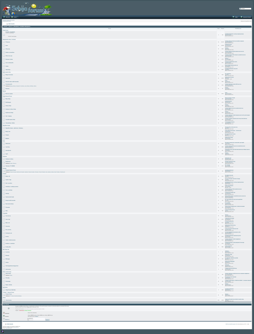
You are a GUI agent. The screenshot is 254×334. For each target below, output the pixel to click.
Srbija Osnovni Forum (7, 96)
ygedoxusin (228, 265)
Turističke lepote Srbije (10, 119)
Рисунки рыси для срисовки (230, 276)
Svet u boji (8, 219)
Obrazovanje (8, 273)
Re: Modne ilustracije (229, 175)
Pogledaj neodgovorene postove (9, 20)
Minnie (35, 86)
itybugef (227, 153)
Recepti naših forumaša (10, 200)
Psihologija (8, 281)
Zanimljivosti (8, 150)
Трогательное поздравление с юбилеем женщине (235, 206)
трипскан (227, 251)
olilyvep (227, 78)
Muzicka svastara (9, 93)
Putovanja (8, 207)
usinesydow (228, 269)
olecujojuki (228, 186)
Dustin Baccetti (16, 327)
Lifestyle (4, 173)
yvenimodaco (228, 215)
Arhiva (4, 297)
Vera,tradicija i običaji (10, 122)
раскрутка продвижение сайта (231, 61)
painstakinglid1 (229, 52)
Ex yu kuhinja (227, 202)
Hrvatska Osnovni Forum (11, 170)
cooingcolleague (229, 274)
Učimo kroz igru (9, 55)
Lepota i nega (8, 179)
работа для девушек (229, 185)
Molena (14, 86)
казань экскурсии (228, 245)
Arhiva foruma (8, 300)
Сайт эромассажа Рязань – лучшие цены (233, 130)
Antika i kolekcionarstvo (10, 240)
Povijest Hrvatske (13, 172)
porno (226, 80)
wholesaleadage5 (229, 196)
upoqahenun (228, 122)
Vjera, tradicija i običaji (49, 172)
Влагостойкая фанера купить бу (231, 65)
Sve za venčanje (9, 190)
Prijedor (7, 134)
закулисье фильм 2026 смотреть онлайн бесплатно (235, 54)
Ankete (7, 66)
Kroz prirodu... (9, 229)
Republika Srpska (6, 125)
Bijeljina (7, 138)
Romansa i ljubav (9, 59)
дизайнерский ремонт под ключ (231, 68)
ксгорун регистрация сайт (230, 192)
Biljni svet (8, 222)
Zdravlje (7, 193)
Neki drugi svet (6, 249)
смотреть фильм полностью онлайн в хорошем (234, 41)
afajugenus (228, 289)
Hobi (7, 210)
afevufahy (228, 143)
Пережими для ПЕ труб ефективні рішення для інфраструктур (237, 149)
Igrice (7, 45)
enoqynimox (228, 193)
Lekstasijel (228, 165)
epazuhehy (228, 102)
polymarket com (228, 158)
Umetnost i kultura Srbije (11, 109)
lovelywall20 (228, 119)
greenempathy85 (229, 146)
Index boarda (11, 23)
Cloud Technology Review (230, 209)
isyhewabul (228, 236)
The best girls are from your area (231, 127)
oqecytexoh (228, 171)
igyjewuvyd (228, 131)
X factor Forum (9, 294)
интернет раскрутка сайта (230, 161)
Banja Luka (8, 131)
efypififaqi (228, 150)
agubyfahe (228, 183)
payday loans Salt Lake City (230, 225)
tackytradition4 (228, 233)
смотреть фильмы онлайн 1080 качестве (233, 84)
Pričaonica (8, 42)
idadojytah (228, 255)
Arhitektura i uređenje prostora (12, 186)
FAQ (232, 15)
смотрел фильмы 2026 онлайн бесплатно (233, 189)
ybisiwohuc (228, 277)
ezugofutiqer (228, 59)
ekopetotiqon (228, 284)
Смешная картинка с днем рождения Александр (234, 242)
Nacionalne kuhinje (9, 203)
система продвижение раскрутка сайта (233, 232)
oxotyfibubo (228, 219)
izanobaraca (228, 45)
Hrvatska (4, 168)
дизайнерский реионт (229, 170)
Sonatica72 (18, 86)
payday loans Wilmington (229, 261)
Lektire (11, 163)
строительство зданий (229, 218)
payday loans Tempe (229, 137)
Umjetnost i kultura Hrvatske (30, 172)
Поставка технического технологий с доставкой (234, 142)
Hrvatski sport (62, 172)
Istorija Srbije (8, 105)
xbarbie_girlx (228, 203)
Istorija (7, 262)
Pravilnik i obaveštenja (10, 31)
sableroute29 (228, 229)
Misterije (7, 255)
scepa (227, 200)
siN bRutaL (31, 86)
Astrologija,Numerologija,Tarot (12, 265)
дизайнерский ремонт (229, 221)
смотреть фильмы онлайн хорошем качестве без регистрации (237, 115)
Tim (236, 324)
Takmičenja (8, 69)
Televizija (36, 172)
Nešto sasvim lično (7, 72)
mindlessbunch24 (229, 162)
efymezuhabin (228, 34)
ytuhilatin (227, 88)
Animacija (8, 226)
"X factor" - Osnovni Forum (8, 292)
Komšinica (22, 86)
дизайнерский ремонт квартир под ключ (233, 235)
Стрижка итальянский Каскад (231, 268)
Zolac (227, 210)
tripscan (226, 58)
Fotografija (5, 213)
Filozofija (7, 277)
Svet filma (8, 146)
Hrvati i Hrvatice (57, 172)
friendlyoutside (229, 98)
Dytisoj (227, 179)
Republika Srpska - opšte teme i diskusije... (14, 128)
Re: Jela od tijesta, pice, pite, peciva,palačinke (233, 199)
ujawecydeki (228, 281)
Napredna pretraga (243, 15)
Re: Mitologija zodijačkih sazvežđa (231, 257)
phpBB (8, 326)
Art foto (7, 236)
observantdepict (229, 116)
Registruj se (4, 15)
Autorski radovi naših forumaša (12, 81)
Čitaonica (14, 163)
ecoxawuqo (228, 138)
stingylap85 (228, 109)
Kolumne (7, 88)
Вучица (11, 86)
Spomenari (8, 78)
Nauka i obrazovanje (7, 271)
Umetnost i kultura (9, 159)
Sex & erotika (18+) (9, 62)
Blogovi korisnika (9, 74)
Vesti (4, 140)
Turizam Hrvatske (42, 172)
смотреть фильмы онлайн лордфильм (232, 239)
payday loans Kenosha (229, 77)
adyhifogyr (228, 243)
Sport (7, 153)
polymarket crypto (228, 254)
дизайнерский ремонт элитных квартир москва (234, 182)
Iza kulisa (8, 252)
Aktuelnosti (8, 143)
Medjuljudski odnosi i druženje (9, 39)
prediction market (228, 44)
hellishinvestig (228, 55)
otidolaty (227, 105)
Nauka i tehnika (9, 284)
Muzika (4, 91)
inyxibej (227, 48)
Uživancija (8, 48)
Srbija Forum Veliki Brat (10, 289)
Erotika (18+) (8, 246)
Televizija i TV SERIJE (10, 165)
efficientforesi (228, 62)
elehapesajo (228, 207)
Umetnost (5, 156)
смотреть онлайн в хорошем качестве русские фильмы (236, 118)
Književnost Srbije (9, 112)
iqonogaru (228, 295)
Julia (26, 86)
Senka (227, 74)
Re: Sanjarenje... (228, 73)
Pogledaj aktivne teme (7, 21)
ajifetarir (227, 69)
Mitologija (8, 258)
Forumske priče (9, 84)
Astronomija (8, 269)
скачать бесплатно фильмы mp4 (231, 228)
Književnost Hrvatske (20, 172)
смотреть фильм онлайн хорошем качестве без (234, 51)
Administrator (21, 310)
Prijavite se (12, 15)
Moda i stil (8, 176)
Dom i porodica (9, 183)
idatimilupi (228, 81)
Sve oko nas (8, 215)
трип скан (227, 264)
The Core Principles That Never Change (232, 178)
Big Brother (5, 287)
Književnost (8, 161)
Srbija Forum (5, 30)
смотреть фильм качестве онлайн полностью (234, 108)
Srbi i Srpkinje (9, 116)
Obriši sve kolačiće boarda (230, 324)
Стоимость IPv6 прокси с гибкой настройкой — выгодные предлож (238, 280)
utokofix (227, 222)
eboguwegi (228, 112)
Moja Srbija (8, 98)
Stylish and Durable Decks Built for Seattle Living (234, 299)
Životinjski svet (9, 233)
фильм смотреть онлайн (230, 97)
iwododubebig (228, 93)
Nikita (28, 86)
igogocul (227, 226)
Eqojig (227, 300)
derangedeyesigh (229, 85)
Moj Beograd (8, 102)
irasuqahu (228, 66)
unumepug (228, 246)
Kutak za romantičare (10, 52)
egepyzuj (228, 262)
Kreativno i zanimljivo (10, 243)
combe (227, 128)
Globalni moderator (27, 310)
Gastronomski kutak (10, 196)
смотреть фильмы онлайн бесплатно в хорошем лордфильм (237, 273)
